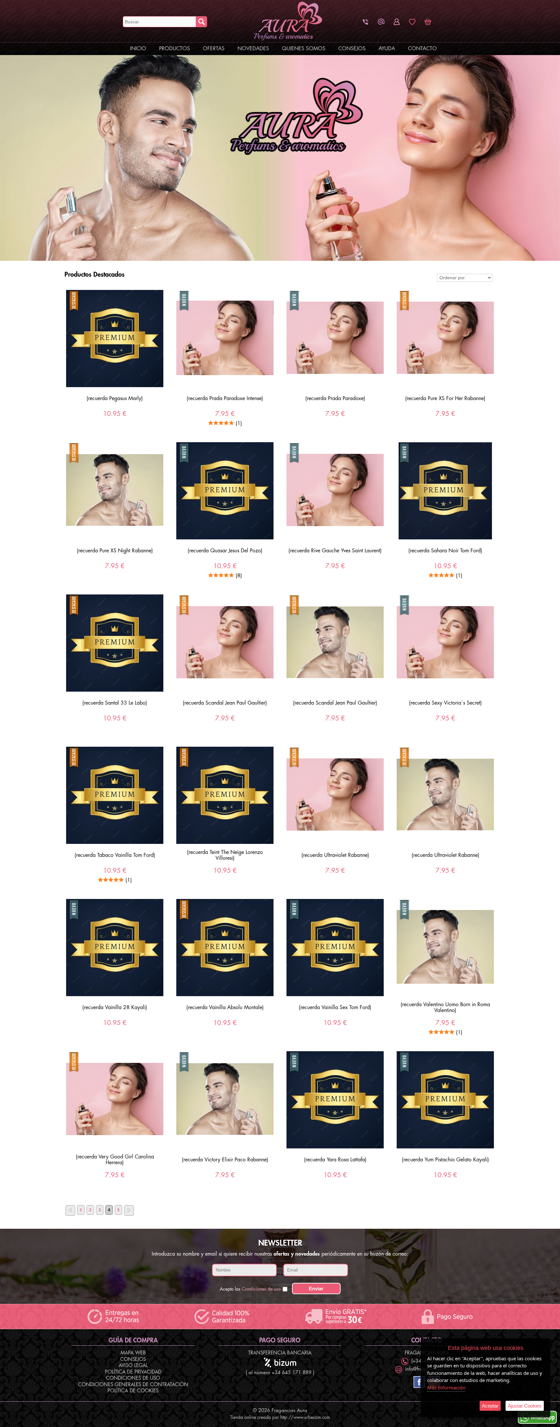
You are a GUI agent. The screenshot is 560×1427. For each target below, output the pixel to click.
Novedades (253, 48)
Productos (174, 48)
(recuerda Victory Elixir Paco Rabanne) (225, 1159)
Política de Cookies (133, 1390)
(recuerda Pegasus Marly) (115, 398)
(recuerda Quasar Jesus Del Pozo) (225, 550)
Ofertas (214, 48)
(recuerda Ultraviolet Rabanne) (335, 855)
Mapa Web (133, 1353)
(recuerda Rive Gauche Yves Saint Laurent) (335, 550)
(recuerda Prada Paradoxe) (335, 398)
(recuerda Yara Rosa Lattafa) (335, 1159)
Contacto (422, 48)
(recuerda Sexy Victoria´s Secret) (445, 703)
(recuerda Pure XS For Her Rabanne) (445, 398)
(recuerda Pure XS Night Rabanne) (115, 550)
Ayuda (387, 48)
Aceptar (490, 1406)
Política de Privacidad (133, 1372)
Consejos (352, 48)
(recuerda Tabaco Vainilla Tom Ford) (115, 855)
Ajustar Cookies (525, 1406)
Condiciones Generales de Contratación (133, 1384)
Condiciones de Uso (133, 1378)
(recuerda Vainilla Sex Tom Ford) (335, 1007)
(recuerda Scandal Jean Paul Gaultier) (225, 703)
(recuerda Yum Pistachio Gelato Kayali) (445, 1159)
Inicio (138, 48)
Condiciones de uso (261, 1289)
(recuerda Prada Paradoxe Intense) (225, 398)
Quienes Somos (303, 48)
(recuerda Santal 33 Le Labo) (114, 703)
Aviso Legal (133, 1365)
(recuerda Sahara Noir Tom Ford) (445, 550)
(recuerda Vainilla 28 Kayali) (114, 1007)
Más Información (446, 1387)
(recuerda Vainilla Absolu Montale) (225, 1007)
